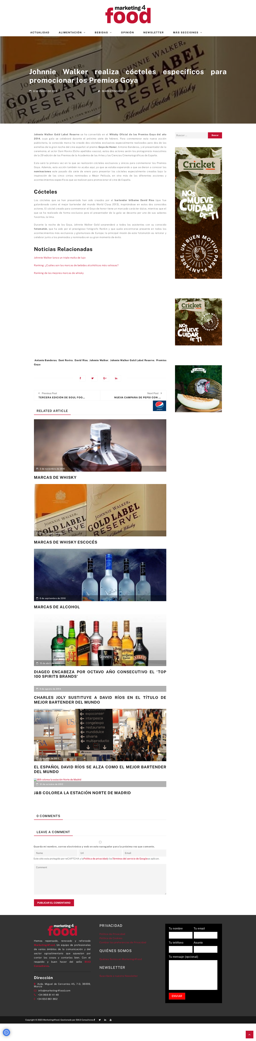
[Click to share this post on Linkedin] (118, 378)
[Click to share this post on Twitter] (94, 378)
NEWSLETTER (153, 32)
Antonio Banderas (45, 360)
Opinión (127, 32)
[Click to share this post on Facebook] (82, 378)
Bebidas (101, 32)
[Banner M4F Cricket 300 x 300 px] (198, 321)
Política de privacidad (95, 858)
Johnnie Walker (99, 360)
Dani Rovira (66, 360)
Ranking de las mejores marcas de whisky (59, 273)
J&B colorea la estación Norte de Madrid (82, 793)
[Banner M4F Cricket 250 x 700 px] (198, 212)
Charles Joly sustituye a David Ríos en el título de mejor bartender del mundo (100, 699)
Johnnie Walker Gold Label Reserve (132, 360)
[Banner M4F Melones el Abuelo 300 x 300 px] (198, 388)
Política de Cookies (110, 938)
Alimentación (70, 32)
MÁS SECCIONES (186, 32)
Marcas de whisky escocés (65, 542)
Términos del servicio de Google (130, 858)
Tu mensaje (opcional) (183, 956)
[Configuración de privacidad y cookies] (6, 1032)
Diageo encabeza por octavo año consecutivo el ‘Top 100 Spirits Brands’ (100, 674)
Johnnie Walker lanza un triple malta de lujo (60, 257)
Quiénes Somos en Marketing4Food (120, 959)
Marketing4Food (114, 91)
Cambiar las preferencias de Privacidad (122, 942)
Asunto (198, 942)
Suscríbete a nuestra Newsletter (118, 975)
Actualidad (39, 32)
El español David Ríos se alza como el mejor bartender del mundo (100, 769)
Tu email (199, 928)
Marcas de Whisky (55, 477)
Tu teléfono (176, 942)
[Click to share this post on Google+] (106, 378)
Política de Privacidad (112, 934)
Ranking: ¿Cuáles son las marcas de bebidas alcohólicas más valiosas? (76, 265)
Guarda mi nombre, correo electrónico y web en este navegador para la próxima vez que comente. (94, 846)
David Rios (81, 360)
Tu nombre (176, 928)
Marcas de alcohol (57, 607)
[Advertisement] (100, 318)
